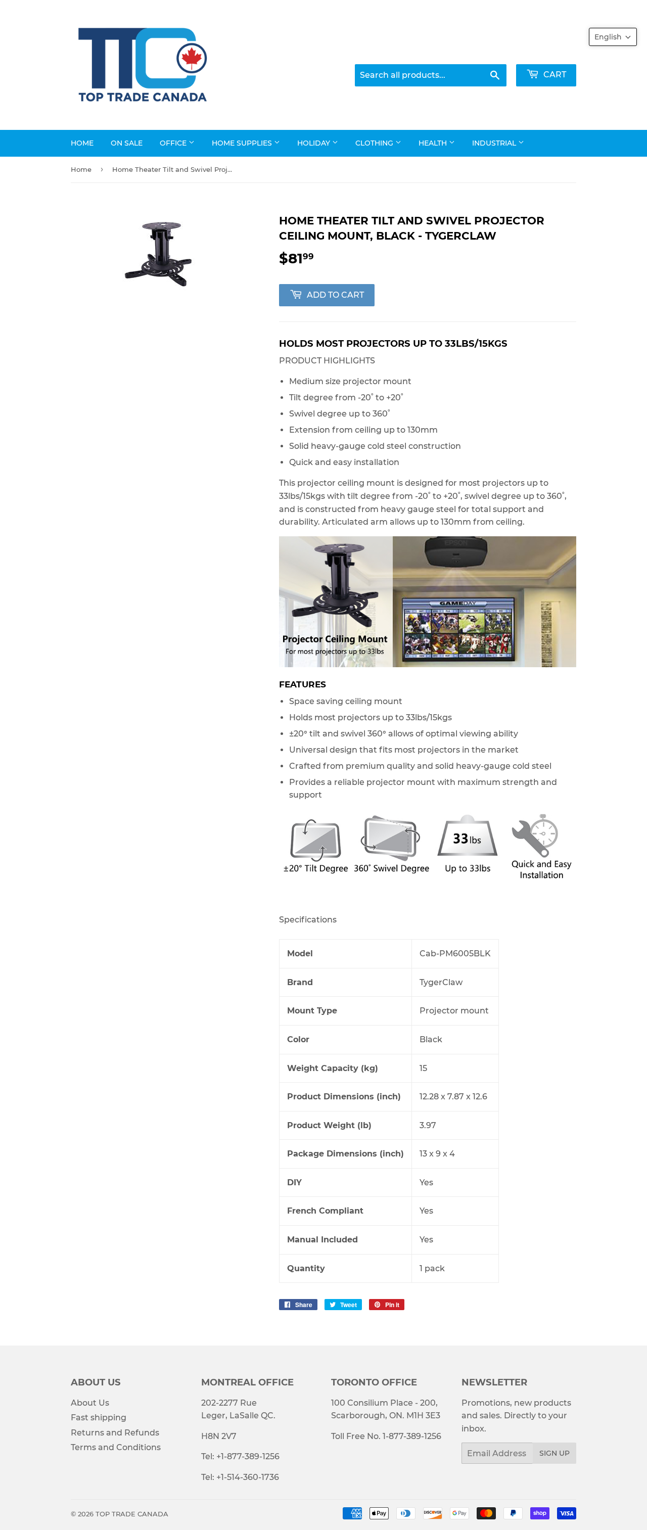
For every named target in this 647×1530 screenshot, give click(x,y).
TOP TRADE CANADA (132, 1514)
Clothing (375, 143)
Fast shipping (98, 1417)
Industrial (495, 143)
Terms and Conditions (116, 1447)
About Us (90, 1403)
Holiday (314, 143)
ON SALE (127, 143)
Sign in (480, 51)
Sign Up (554, 1453)
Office (174, 143)
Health (434, 143)
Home (82, 143)
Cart (553, 74)
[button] (612, 36)
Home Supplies (243, 143)
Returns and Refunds (115, 1433)
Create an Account (543, 51)
